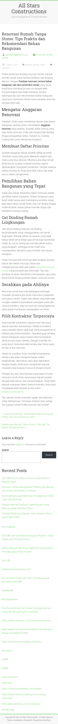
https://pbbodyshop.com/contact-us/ (21, 703)
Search (5, 450)
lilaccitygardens (10, 599)
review (42, 65)
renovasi (36, 65)
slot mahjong (8, 526)
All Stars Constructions (29, 8)
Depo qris (7, 682)
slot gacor (7, 650)
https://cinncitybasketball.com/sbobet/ (22, 688)
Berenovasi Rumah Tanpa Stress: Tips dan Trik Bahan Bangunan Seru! (26, 426)
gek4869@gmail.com (16, 54)
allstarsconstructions (12, 391)
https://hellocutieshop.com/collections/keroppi (26, 620)
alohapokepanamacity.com (16, 569)
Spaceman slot (10, 677)
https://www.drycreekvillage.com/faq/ (21, 641)
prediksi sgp (8, 709)
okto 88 (6, 560)
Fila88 (5, 659)
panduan (28, 65)
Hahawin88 (7, 590)
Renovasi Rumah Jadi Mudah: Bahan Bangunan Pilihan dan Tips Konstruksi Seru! (27, 415)
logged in (20, 444)
